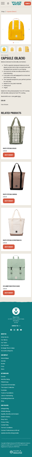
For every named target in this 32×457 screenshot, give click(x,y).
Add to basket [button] (9, 155)
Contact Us (15, 326)
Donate (27, 3)
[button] (29, 29)
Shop (3, 11)
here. (19, 96)
